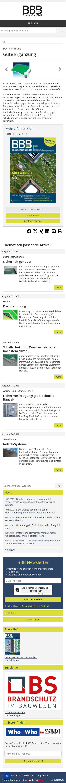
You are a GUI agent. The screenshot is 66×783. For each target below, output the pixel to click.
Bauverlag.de (57, 779)
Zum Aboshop (12, 660)
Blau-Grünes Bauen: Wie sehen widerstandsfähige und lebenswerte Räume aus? (30, 511)
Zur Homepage (12, 715)
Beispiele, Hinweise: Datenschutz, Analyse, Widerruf (27, 606)
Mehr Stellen (33, 619)
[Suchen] (61, 30)
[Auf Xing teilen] (41, 233)
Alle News (10, 549)
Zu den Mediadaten (15, 712)
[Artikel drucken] (60, 231)
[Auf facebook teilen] (29, 233)
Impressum (43, 775)
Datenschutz (29, 775)
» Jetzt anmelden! (33, 599)
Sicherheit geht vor (17, 262)
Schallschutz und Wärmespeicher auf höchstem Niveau (31, 349)
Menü (34, 23)
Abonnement (33, 215)
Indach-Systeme (15, 444)
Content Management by (15, 780)
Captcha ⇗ (44, 594)
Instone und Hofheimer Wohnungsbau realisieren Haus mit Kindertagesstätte (30, 534)
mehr (58, 287)
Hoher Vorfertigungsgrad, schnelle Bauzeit (28, 397)
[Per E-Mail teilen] (54, 231)
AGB (18, 775)
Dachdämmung (14, 306)
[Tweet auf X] (35, 233)
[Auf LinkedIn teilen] (48, 233)
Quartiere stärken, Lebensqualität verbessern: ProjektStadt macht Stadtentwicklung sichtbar (30, 502)
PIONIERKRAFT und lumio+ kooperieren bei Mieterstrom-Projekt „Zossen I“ (32, 542)
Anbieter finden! (34, 760)
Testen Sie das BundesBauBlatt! (21, 657)
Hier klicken (36, 590)
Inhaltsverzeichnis (33, 220)
